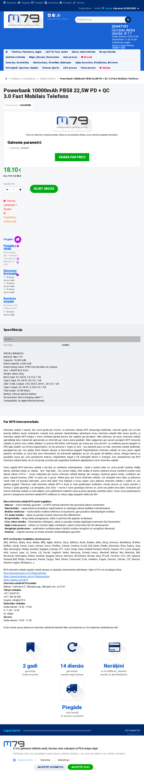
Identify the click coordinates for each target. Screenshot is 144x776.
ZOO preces (70, 68)
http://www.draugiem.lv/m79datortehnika (25, 573)
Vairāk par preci (72, 157)
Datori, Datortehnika (83, 52)
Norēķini (39, 2)
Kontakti (67, 2)
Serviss (80, 2)
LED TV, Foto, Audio (57, 52)
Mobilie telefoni (48, 78)
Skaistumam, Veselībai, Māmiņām (52, 62)
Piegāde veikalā (10, 247)
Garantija (11, 2)
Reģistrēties (85, 8)
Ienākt (97, 8)
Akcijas (106, 68)
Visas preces (88, 68)
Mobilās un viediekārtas (23, 78)
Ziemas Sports (50, 68)
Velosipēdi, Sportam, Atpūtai (21, 68)
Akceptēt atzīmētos (50, 767)
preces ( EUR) (120, 8)
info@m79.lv (133, 734)
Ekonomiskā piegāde (10, 272)
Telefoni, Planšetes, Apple (26, 52)
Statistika (45, 760)
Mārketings (64, 760)
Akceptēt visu (80, 767)
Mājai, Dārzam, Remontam (44, 57)
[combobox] (103, 19)
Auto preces (70, 57)
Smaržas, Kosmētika (17, 62)
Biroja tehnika (107, 52)
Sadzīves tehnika (15, 57)
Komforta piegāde (10, 300)
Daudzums (9, 184)
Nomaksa (53, 2)
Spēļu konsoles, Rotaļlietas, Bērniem (96, 62)
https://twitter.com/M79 (16, 580)
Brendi (88, 57)
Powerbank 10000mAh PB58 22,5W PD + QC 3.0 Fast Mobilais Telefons (99, 78)
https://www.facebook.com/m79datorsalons (27, 576)
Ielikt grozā (44, 188)
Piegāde (25, 2)
